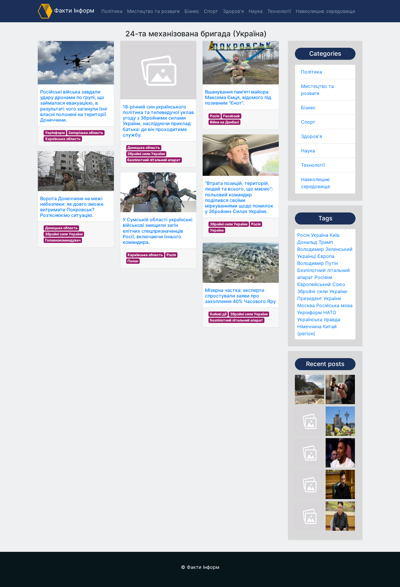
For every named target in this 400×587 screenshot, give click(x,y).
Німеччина (309, 326)
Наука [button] (256, 11)
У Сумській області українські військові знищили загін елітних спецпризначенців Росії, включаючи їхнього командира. (157, 231)
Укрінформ (309, 312)
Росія (303, 235)
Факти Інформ (73, 10)
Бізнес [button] (191, 11)
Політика (311, 72)
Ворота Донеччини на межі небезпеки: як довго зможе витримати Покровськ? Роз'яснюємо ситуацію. (71, 206)
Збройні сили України (322, 291)
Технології (313, 165)
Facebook (231, 116)
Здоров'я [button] (233, 11)
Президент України (319, 298)
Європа (325, 256)
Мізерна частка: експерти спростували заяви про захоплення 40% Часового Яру (240, 295)
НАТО (329, 312)
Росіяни (323, 277)
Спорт (308, 122)
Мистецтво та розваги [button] (153, 11)
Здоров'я (311, 136)
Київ (334, 235)
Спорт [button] (211, 11)
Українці (306, 256)
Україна (319, 235)
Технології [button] (279, 11)
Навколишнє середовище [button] (325, 11)
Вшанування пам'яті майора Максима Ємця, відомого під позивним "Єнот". (238, 97)
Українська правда (318, 319)
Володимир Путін (317, 263)
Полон (132, 261)
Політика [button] (111, 11)
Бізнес (308, 107)
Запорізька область (85, 132)
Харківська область (63, 139)
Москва (306, 305)
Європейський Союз (321, 284)
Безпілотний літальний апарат (153, 160)
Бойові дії (218, 314)
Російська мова (334, 305)
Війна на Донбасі (224, 122)
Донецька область (61, 228)
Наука (308, 151)
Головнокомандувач (63, 240)
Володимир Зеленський (325, 249)
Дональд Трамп (315, 242)
